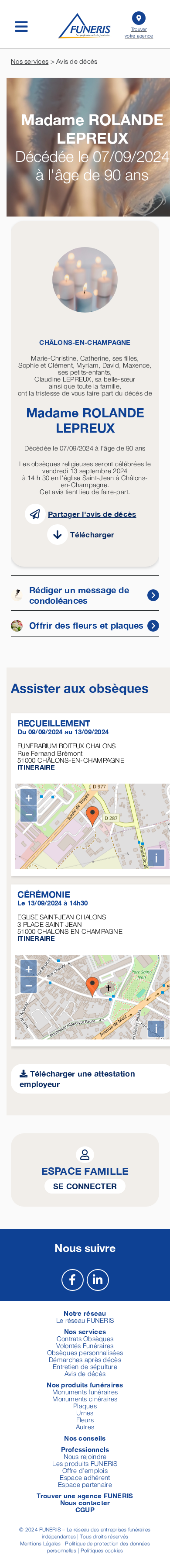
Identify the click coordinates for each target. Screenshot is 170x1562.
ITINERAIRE (36, 767)
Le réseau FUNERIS (85, 1320)
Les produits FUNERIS (84, 1463)
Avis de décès (85, 1373)
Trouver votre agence (139, 32)
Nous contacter (85, 1503)
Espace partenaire (85, 1484)
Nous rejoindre (85, 1456)
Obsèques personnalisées (85, 1352)
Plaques (85, 1406)
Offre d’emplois (85, 1470)
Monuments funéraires (85, 1392)
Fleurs (85, 1420)
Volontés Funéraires (84, 1345)
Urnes (84, 1413)
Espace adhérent (85, 1477)
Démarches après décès (85, 1359)
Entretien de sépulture (85, 1366)
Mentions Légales (40, 1543)
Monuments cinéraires (84, 1399)
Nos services (29, 61)
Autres (85, 1427)
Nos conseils (84, 1438)
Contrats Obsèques (85, 1338)
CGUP (85, 1510)
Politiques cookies (102, 1550)
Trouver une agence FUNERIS (85, 1496)
